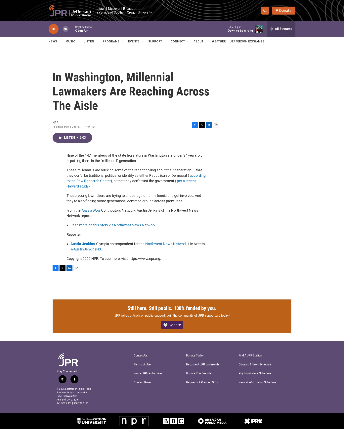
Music (70, 41)
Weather (219, 41)
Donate (285, 10)
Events (134, 41)
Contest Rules (142, 382)
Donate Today (195, 355)
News (53, 41)
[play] (53, 29)
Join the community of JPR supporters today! (198, 315)
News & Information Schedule (257, 382)
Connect (178, 41)
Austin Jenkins (82, 244)
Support (155, 41)
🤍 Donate (172, 324)
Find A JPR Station (250, 355)
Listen (89, 41)
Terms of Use (142, 364)
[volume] (65, 29)
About (198, 41)
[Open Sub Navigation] (60, 41)
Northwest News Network (166, 244)
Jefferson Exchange (247, 41)
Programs (111, 41)
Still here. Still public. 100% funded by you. (172, 308)
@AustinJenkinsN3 (85, 249)
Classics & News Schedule (255, 364)
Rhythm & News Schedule (255, 373)
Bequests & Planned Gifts (202, 382)
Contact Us (141, 355)
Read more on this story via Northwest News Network (112, 225)
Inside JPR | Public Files (148, 373)
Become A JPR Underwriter (203, 364)
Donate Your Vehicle (199, 373)
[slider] (71, 29)
